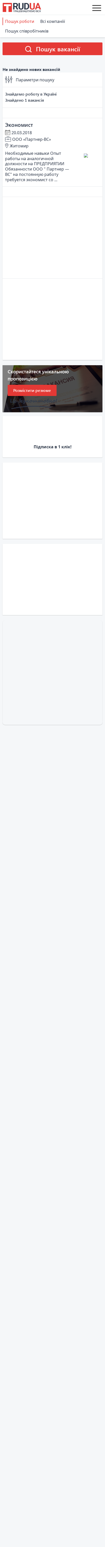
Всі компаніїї (52, 21)
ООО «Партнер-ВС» (31, 139)
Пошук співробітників (26, 31)
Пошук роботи (19, 21)
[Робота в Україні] (22, 7)
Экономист (19, 124)
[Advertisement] (52, 237)
